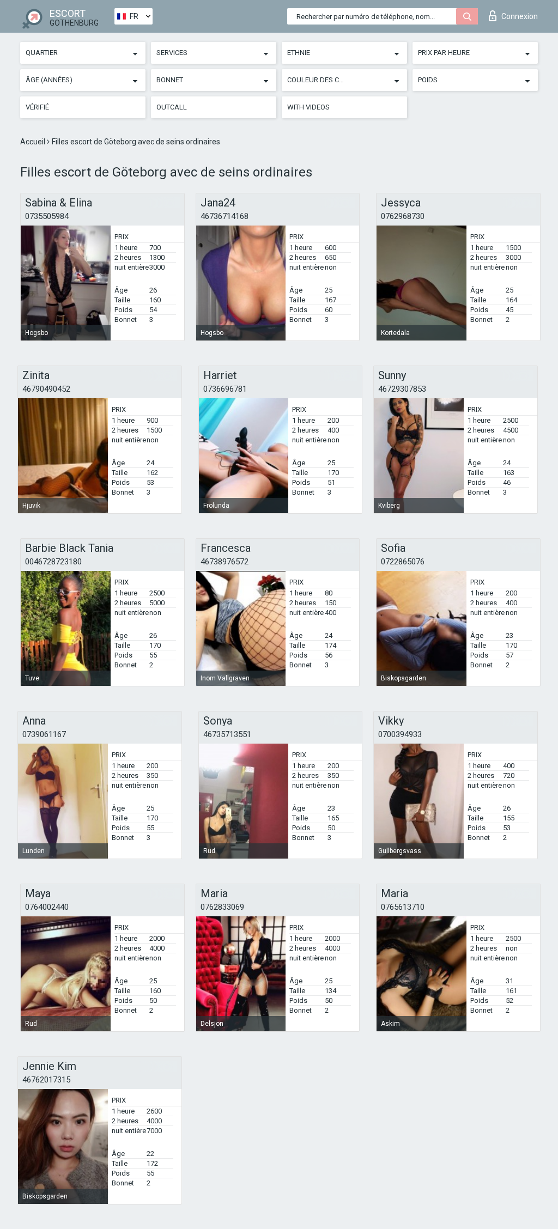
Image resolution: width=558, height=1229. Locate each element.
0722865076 (402, 562)
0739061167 (44, 734)
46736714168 (224, 216)
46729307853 (402, 389)
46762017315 (46, 1080)
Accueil (33, 141)
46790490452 (46, 389)
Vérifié (37, 107)
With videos (308, 107)
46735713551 (227, 734)
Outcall (171, 107)
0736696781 (225, 389)
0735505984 (47, 216)
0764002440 (47, 907)
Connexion (519, 16)
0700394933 (400, 734)
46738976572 (224, 562)
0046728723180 (53, 562)
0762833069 (222, 907)
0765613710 (402, 907)
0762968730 (402, 216)
